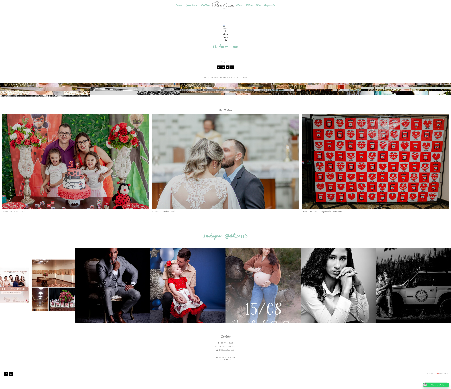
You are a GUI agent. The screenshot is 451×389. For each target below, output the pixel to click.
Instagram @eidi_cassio (226, 235)
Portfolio (205, 5)
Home (179, 5)
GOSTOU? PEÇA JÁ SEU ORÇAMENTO (225, 358)
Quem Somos (192, 5)
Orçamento (269, 5)
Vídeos (249, 5)
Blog (258, 5)
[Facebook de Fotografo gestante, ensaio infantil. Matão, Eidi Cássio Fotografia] (6, 374)
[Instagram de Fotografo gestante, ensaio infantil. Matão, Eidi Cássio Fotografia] (10, 374)
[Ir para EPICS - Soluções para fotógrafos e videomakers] (437, 373)
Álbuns (239, 5)
